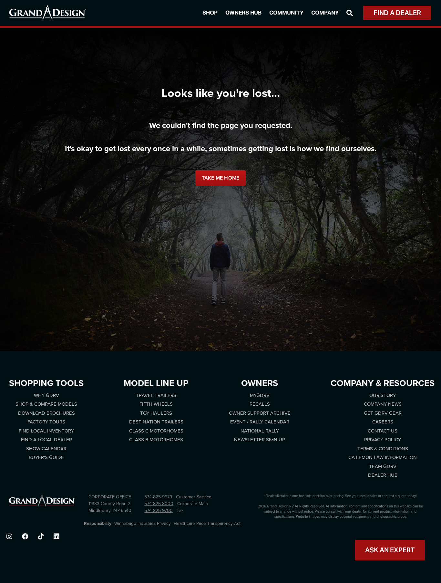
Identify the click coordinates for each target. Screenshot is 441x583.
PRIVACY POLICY (382, 439)
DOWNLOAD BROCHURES (46, 413)
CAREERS (382, 422)
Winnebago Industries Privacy (142, 523)
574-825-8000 (158, 503)
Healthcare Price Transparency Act (207, 523)
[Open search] (350, 13)
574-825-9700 (158, 510)
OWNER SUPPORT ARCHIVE (260, 413)
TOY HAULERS (156, 413)
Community (286, 12)
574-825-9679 (158, 497)
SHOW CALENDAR (46, 449)
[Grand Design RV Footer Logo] (42, 502)
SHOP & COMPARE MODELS (46, 404)
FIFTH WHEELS (156, 404)
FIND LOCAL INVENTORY (46, 431)
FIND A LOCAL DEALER (46, 439)
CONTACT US (382, 431)
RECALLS (260, 404)
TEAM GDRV (382, 466)
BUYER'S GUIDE (46, 457)
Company (325, 12)
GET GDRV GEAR (383, 413)
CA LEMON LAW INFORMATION (382, 457)
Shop (210, 12)
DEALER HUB (382, 475)
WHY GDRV (46, 395)
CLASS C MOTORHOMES (156, 431)
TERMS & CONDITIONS (382, 449)
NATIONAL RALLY (260, 431)
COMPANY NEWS (383, 404)
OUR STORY (382, 395)
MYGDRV (260, 395)
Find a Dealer (397, 13)
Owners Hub (243, 12)
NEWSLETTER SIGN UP (259, 439)
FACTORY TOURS (46, 422)
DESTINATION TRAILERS (156, 422)
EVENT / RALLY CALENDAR (259, 422)
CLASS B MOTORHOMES (156, 439)
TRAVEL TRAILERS (156, 395)
